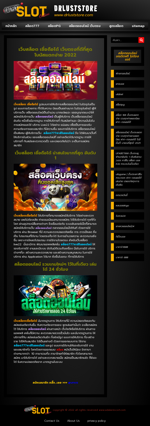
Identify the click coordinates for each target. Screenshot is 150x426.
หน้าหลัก (11, 26)
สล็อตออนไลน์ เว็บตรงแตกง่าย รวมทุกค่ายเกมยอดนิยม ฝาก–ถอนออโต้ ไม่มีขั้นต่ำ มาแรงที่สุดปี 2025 (129, 138)
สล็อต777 (32, 26)
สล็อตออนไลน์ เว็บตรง (85, 26)
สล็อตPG (54, 26)
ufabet (119, 94)
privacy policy (97, 421)
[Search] (141, 40)
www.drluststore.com (73, 15)
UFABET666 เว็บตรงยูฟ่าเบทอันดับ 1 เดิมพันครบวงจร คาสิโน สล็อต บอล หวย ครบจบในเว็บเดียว (129, 159)
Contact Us (51, 421)
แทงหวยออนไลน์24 (125, 226)
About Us (73, 421)
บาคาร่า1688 (122, 247)
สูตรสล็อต (116, 26)
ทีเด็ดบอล (120, 236)
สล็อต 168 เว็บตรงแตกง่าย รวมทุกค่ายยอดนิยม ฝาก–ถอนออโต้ (128, 118)
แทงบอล (120, 84)
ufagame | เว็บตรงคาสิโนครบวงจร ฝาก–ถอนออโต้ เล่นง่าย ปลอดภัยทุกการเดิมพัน (129, 180)
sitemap (138, 26)
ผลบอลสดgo (122, 205)
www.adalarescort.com (112, 410)
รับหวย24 (120, 216)
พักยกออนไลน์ (123, 73)
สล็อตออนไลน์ (43, 228)
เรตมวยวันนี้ (121, 195)
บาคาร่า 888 (122, 257)
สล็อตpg (120, 104)
